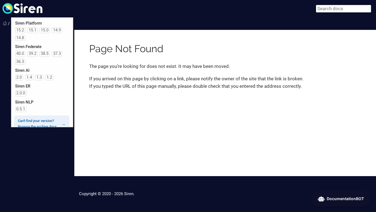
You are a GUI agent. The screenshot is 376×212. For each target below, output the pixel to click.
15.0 (44, 30)
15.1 (32, 30)
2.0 (19, 77)
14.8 (20, 37)
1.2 (49, 77)
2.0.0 (20, 93)
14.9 (57, 30)
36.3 (20, 61)
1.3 (39, 77)
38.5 (44, 53)
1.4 (29, 77)
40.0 (20, 53)
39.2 (32, 53)
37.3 (57, 53)
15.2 (20, 30)
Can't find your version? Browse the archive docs (37, 124)
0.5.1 (20, 109)
